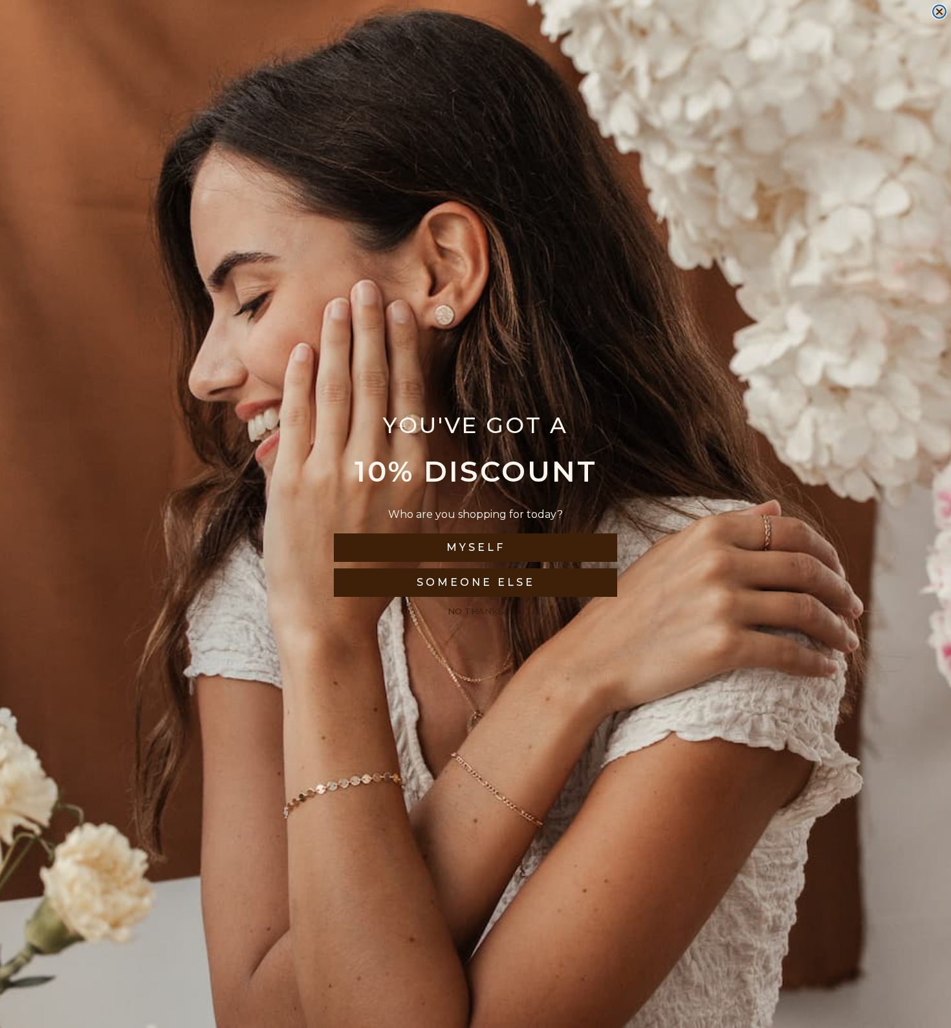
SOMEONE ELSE (476, 582)
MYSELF (475, 547)
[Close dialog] (939, 11)
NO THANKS (476, 611)
